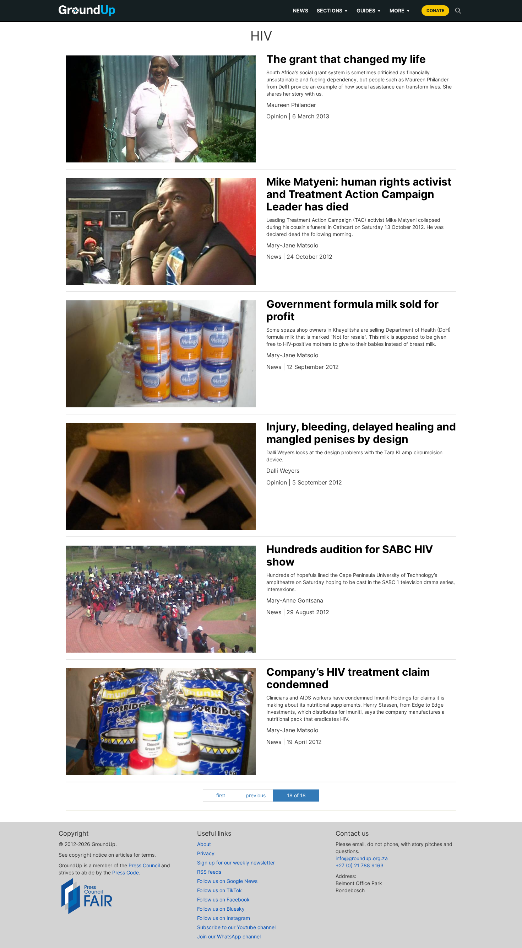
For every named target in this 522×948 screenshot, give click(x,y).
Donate (435, 10)
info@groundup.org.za (362, 858)
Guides (369, 10)
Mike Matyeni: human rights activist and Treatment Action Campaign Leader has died (359, 194)
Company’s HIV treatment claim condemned (348, 678)
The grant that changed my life (346, 59)
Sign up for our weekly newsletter (236, 862)
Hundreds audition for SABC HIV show (349, 555)
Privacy (205, 853)
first (220, 795)
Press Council (144, 865)
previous (256, 795)
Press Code (125, 872)
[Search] (458, 10)
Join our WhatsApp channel (229, 936)
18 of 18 (296, 795)
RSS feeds (209, 872)
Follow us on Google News (227, 881)
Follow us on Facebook (223, 899)
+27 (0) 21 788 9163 (360, 865)
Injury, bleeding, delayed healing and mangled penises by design (361, 432)
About (204, 844)
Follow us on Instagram (223, 918)
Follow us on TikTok (219, 890)
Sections (332, 10)
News (300, 10)
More (400, 10)
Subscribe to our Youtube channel (236, 927)
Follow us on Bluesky (221, 909)
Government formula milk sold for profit (352, 310)
